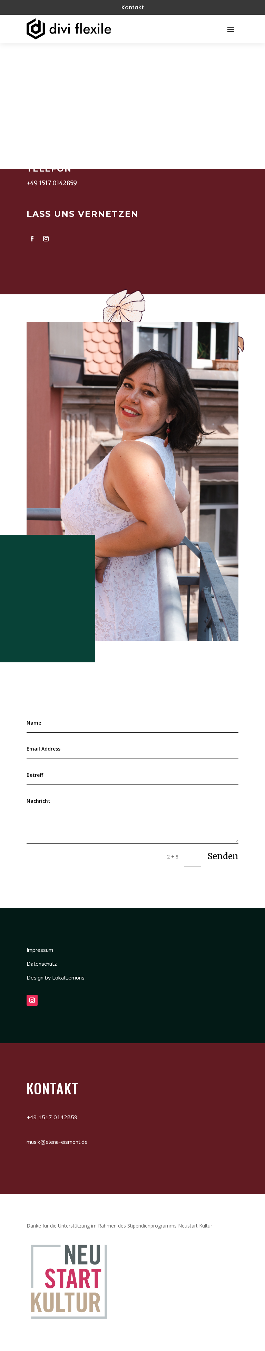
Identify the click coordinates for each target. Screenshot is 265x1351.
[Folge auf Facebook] (32, 238)
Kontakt (132, 7)
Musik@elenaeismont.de (65, 138)
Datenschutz (42, 964)
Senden (222, 856)
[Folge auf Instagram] (45, 238)
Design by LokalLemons (56, 978)
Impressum (40, 950)
